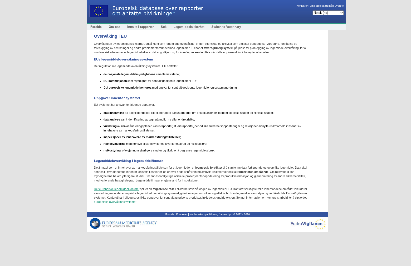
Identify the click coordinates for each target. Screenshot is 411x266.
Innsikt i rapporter (140, 27)
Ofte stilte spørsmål (321, 5)
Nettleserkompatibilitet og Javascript (210, 214)
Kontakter (302, 5)
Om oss (114, 27)
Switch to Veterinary (226, 27)
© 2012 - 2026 (241, 214)
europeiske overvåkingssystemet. (115, 202)
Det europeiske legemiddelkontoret (116, 189)
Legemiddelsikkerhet (189, 27)
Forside (96, 27)
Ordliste (339, 5)
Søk (163, 27)
